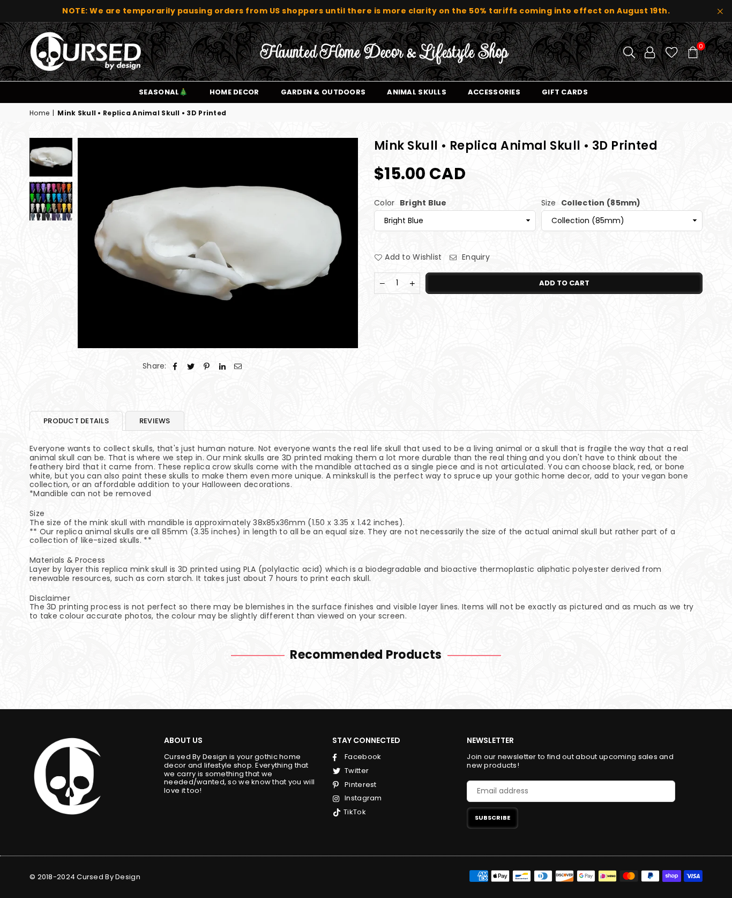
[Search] (629, 51)
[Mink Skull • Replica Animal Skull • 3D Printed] (50, 201)
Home (39, 113)
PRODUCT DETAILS (76, 421)
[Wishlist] (671, 51)
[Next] (343, 242)
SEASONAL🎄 (163, 92)
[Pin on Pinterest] (207, 366)
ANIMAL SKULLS (416, 92)
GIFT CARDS (565, 92)
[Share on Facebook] (175, 366)
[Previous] (92, 242)
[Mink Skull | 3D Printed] (51, 157)
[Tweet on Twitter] (191, 366)
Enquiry (475, 256)
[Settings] (650, 51)
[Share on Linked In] (223, 366)
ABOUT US (183, 740)
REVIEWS (154, 421)
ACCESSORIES (494, 92)
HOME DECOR (234, 92)
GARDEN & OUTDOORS (323, 92)
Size (591, 202)
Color (410, 202)
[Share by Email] (238, 366)
